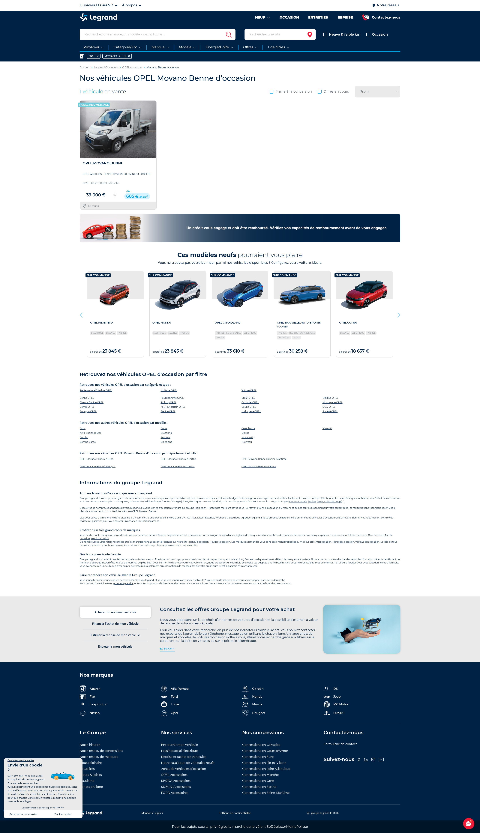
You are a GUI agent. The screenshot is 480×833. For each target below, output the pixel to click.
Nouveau (247, 441)
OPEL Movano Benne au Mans (178, 466)
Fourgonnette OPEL (172, 397)
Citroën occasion (357, 535)
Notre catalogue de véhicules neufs (187, 763)
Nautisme (87, 781)
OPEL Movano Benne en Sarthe (178, 459)
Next (398, 314)
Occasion (380, 34)
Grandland (166, 441)
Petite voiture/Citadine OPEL (96, 390)
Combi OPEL (87, 406)
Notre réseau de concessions (101, 751)
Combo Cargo (88, 441)
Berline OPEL (168, 411)
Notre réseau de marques (99, 757)
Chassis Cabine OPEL (92, 402)
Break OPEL (248, 397)
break (320, 501)
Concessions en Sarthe (259, 787)
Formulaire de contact (340, 744)
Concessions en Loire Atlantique (266, 769)
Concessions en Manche (260, 775)
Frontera (165, 437)
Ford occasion (339, 535)
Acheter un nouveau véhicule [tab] (115, 612)
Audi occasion (324, 541)
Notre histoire (90, 745)
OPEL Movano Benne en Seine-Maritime (264, 459)
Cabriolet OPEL (250, 402)
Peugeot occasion (220, 541)
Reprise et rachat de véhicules (183, 757)
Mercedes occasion (343, 541)
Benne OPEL (87, 397)
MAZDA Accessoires (175, 781)
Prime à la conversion (293, 91)
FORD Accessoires (174, 793)
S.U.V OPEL (328, 406)
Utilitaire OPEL (169, 390)
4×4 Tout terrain (298, 501)
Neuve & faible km (344, 34)
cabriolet (329, 501)
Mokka (245, 432)
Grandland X (248, 428)
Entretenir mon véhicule (179, 745)
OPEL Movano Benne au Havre (259, 466)
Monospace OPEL (332, 402)
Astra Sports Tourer (90, 432)
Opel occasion (376, 535)
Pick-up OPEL (168, 402)
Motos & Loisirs (91, 775)
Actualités (87, 769)
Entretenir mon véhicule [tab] (115, 646)
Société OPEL (330, 411)
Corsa (164, 428)
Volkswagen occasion (367, 541)
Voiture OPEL (249, 390)
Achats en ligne (91, 787)
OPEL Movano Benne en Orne (96, 459)
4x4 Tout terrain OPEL (173, 406)
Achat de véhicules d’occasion (183, 769)
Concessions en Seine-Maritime (266, 793)
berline (312, 501)
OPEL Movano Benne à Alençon (98, 466)
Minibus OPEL (330, 397)
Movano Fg (248, 437)
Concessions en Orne (258, 781)
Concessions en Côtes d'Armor (265, 751)
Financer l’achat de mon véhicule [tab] (115, 624)
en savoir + (167, 648)
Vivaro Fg (327, 428)
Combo (84, 437)
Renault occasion (199, 541)
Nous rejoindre (91, 763)
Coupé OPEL (249, 406)
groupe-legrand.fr (196, 507)
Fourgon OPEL (88, 411)
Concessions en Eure (258, 757)
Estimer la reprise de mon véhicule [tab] (115, 635)
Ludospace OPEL (251, 411)
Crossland (166, 432)
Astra (83, 428)
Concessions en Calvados (261, 745)
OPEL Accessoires (174, 775)
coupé (338, 501)
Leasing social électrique (179, 751)
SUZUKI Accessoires (176, 787)
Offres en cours (336, 91)
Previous (81, 314)
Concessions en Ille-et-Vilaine (264, 763)
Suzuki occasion (100, 538)
